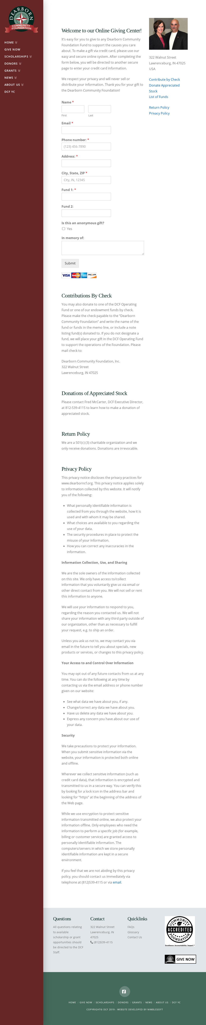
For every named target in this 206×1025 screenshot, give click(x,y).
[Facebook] (124, 991)
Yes (69, 229)
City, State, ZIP (74, 173)
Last (90, 115)
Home (72, 1002)
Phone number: (75, 140)
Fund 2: (67, 206)
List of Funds (158, 97)
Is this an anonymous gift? (83, 223)
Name (68, 102)
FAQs (131, 927)
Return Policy (159, 107)
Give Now (86, 1002)
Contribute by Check (164, 79)
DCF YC (176, 1002)
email (117, 882)
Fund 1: (69, 190)
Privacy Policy (159, 113)
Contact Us (135, 937)
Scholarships (105, 1002)
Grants (137, 1002)
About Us (162, 1002)
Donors (123, 1002)
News (148, 1002)
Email (67, 123)
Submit (70, 263)
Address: (70, 156)
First (64, 115)
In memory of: (73, 238)
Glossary (133, 932)
